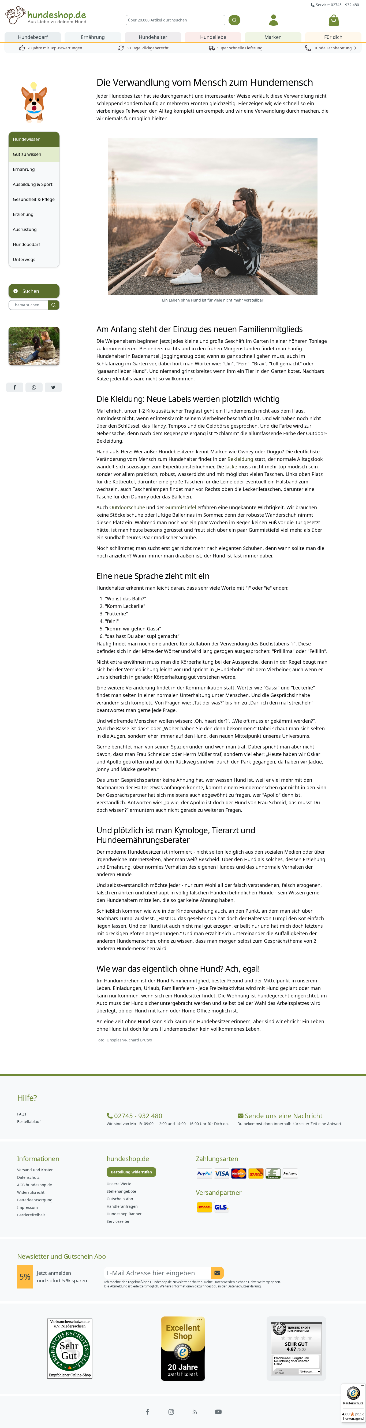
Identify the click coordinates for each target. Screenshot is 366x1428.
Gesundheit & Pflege (34, 199)
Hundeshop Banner (124, 1213)
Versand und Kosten (35, 1169)
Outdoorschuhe (127, 507)
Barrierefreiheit (31, 1214)
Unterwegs (24, 259)
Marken (273, 37)
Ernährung (93, 37)
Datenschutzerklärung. (244, 1286)
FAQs (21, 1114)
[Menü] (362, 1386)
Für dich (333, 37)
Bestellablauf (29, 1121)
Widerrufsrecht (30, 1192)
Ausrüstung (25, 229)
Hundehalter (153, 37)
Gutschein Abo (120, 1198)
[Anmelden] (273, 20)
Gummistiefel (180, 507)
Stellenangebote (121, 1191)
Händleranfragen (122, 1206)
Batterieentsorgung (35, 1199)
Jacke (230, 466)
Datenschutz (28, 1177)
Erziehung (23, 214)
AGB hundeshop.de (34, 1184)
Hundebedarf (33, 37)
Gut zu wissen (27, 154)
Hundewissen (26, 139)
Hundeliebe (213, 37)
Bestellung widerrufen (131, 1171)
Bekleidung (240, 459)
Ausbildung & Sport (33, 184)
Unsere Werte (119, 1183)
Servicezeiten (118, 1221)
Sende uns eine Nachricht (284, 1115)
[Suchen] (234, 20)
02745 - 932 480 (138, 1115)
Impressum (27, 1207)
